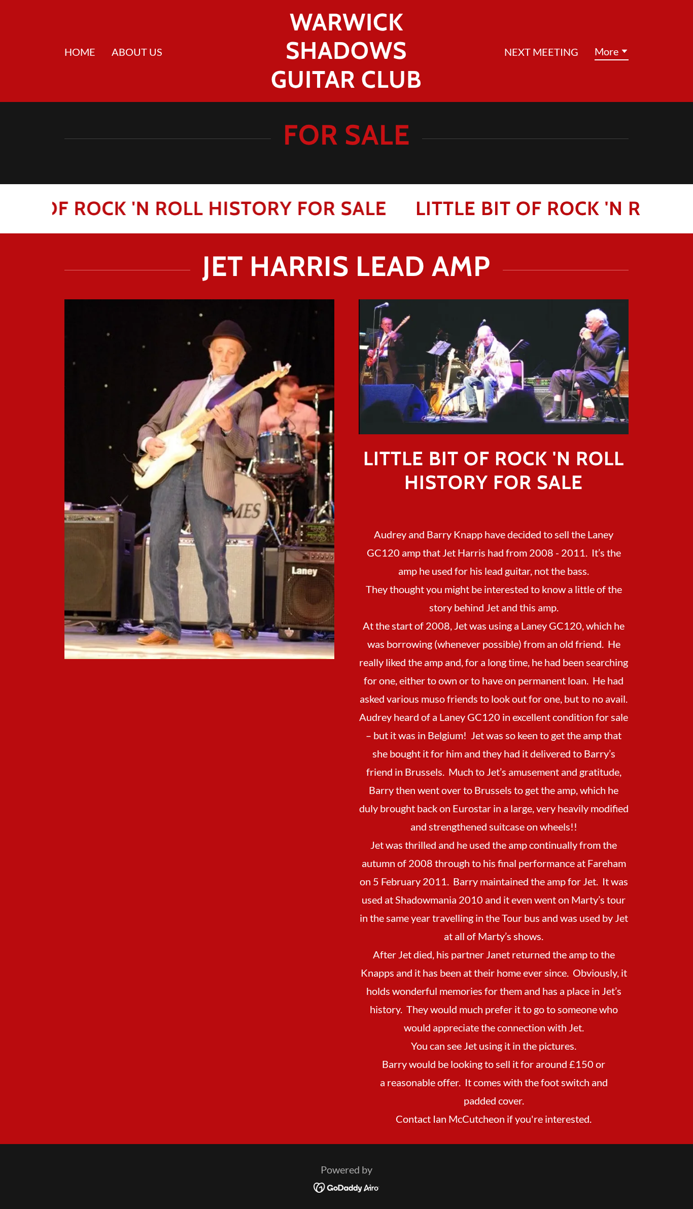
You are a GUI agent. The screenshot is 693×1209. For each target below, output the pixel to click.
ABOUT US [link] (137, 52)
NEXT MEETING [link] (541, 52)
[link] (347, 84)
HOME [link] (79, 52)
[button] (612, 52)
